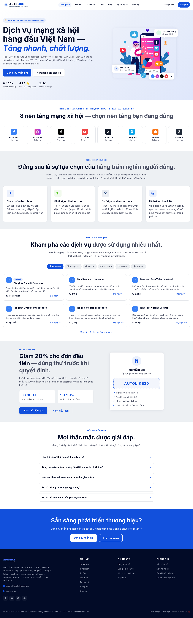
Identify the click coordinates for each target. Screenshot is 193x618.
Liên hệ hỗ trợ (163, 569)
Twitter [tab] (124, 266)
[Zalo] (24, 598)
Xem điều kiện (61, 410)
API (102, 4)
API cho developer (126, 573)
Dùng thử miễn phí (17, 72)
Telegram (84, 586)
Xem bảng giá (111, 538)
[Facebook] (5, 598)
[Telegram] (18, 598)
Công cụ (91, 4)
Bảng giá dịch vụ (126, 569)
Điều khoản (155, 612)
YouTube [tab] (108, 266)
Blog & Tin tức (124, 564)
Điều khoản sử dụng (166, 573)
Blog (110, 4)
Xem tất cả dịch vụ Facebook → (96, 332)
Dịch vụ (77, 4)
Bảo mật (166, 612)
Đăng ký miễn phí (84, 537)
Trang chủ (65, 4)
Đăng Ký (184, 4)
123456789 (11, 591)
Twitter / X (84, 582)
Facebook (84, 564)
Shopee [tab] (140, 266)
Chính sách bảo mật (166, 577)
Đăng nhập (169, 4)
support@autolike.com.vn (17, 586)
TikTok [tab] (91, 266)
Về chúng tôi (122, 4)
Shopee (83, 591)
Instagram (84, 569)
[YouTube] (11, 598)
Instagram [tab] (74, 266)
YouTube (84, 577)
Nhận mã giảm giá (33, 410)
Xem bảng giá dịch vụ (49, 72)
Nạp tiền (122, 577)
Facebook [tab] (56, 266)
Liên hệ (135, 4)
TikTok (83, 573)
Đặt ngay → (55, 296)
